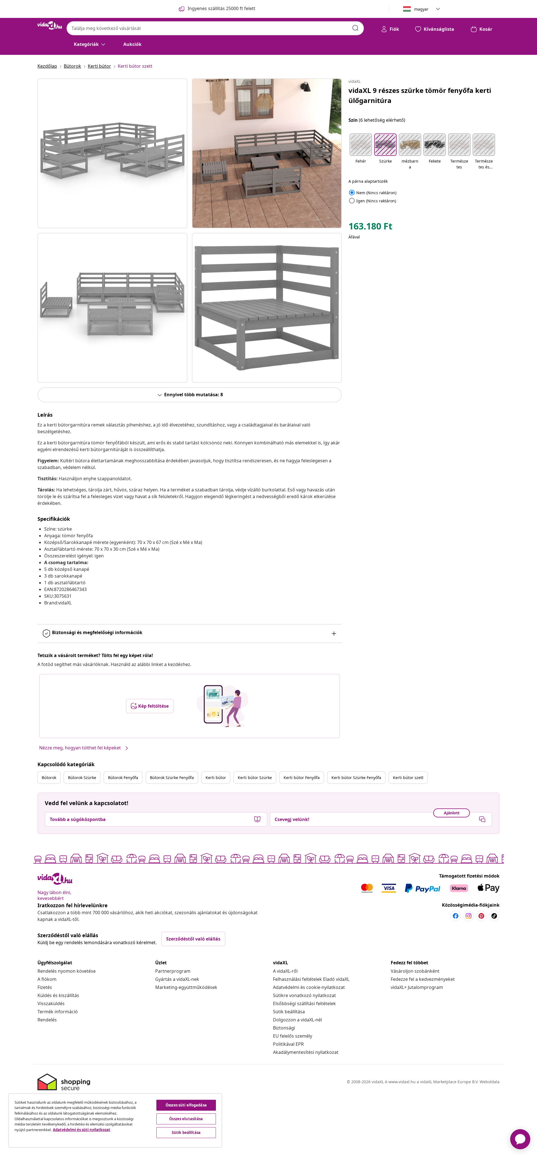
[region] (115, 1120)
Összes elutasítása (186, 1118)
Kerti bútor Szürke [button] (255, 777)
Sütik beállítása (289, 1012)
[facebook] (455, 916)
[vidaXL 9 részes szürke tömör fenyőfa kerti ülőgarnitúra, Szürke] (112, 153)
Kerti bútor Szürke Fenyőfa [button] (356, 777)
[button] (361, 151)
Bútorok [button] (49, 777)
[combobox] (215, 28)
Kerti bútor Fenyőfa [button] (302, 777)
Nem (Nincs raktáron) (372, 193)
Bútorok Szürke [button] (82, 777)
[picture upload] (222, 706)
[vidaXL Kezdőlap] (49, 25)
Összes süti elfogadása (186, 1105)
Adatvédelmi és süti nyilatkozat (81, 1129)
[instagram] (468, 916)
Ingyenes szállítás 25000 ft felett (221, 8)
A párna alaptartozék (368, 181)
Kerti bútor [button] (216, 777)
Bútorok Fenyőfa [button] (123, 777)
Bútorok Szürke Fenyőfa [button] (172, 777)
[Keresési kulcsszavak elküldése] (355, 28)
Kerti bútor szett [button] (408, 777)
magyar (421, 9)
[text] (370, 227)
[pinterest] (481, 916)
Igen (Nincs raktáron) (372, 201)
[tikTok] (494, 916)
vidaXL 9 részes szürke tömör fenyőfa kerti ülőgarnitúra (419, 95)
